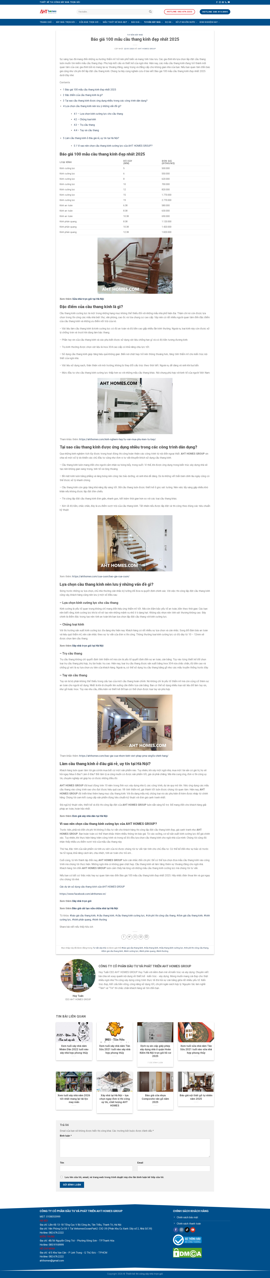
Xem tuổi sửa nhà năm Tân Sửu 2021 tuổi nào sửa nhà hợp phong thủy (196, 1049)
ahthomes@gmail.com (52, 1260)
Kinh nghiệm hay (209, 22)
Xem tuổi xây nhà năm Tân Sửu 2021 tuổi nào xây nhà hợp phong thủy (114, 1049)
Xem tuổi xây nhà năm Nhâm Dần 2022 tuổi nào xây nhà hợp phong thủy (73, 1049)
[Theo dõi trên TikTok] (187, 1229)
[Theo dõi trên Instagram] (220, 2)
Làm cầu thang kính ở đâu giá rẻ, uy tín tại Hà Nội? (91, 138)
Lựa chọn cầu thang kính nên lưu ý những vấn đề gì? (92, 106)
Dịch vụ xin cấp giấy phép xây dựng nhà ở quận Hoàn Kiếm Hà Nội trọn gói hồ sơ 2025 (155, 1051)
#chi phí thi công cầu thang (160, 915)
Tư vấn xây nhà (152, 22)
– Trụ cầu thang (84, 124)
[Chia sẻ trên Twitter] (129, 937)
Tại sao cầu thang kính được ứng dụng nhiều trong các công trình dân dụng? (105, 100)
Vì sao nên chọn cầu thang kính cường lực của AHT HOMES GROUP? (113, 145)
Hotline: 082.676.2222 (52, 1232)
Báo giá (135, 22)
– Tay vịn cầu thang (86, 130)
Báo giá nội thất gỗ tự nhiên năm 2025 (196, 1097)
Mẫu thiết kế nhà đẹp (115, 22)
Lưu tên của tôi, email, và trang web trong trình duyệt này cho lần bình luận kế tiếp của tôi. (114, 1177)
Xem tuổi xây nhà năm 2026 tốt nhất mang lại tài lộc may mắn (74, 1099)
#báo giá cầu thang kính (83, 915)
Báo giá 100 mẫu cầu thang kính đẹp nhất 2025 (89, 89)
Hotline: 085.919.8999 (52, 1244)
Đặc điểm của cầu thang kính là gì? (83, 95)
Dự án (168, 22)
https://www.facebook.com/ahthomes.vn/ (83, 893)
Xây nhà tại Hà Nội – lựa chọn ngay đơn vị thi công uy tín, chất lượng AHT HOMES (114, 1100)
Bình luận (66, 1135)
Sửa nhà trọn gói (88, 22)
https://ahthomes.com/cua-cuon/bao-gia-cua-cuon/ (101, 576)
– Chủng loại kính (85, 119)
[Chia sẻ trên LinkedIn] (146, 937)
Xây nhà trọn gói (65, 22)
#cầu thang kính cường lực (130, 915)
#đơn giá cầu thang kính (190, 915)
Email (140, 1162)
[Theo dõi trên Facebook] (217, 2)
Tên (62, 1162)
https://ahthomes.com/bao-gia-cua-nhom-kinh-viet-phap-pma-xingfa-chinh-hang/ (123, 755)
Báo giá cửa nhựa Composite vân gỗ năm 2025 (155, 1099)
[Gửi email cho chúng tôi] (223, 2)
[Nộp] (150, 12)
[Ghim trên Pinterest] (140, 937)
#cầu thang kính (105, 915)
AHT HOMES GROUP (147, 49)
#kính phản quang (81, 919)
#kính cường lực (131, 951)
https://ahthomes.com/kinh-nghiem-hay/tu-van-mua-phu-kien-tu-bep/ (117, 439)
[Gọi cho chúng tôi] (226, 2)
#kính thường (99, 919)
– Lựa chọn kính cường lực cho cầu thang (98, 113)
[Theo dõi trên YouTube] (229, 2)
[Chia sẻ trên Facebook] (123, 937)
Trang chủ (46, 22)
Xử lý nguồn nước (185, 22)
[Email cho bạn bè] (135, 937)
